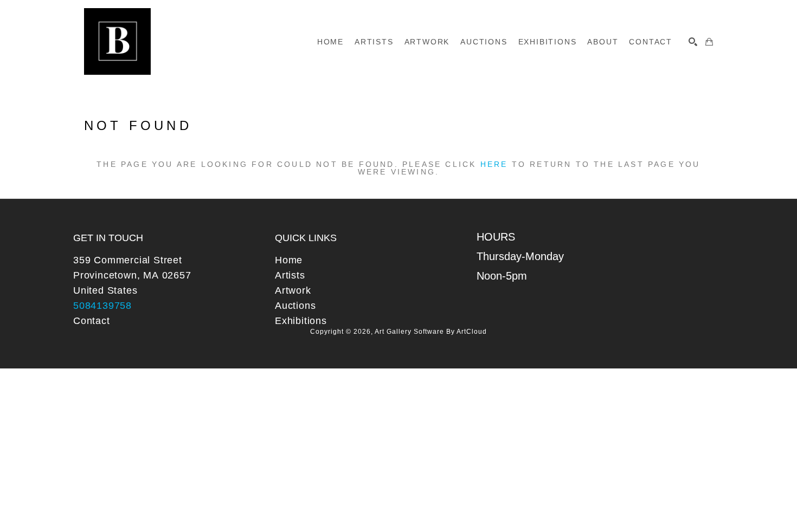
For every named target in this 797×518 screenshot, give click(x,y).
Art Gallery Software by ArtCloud (431, 331)
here (494, 164)
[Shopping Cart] (709, 41)
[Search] (693, 41)
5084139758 (102, 305)
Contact (91, 320)
